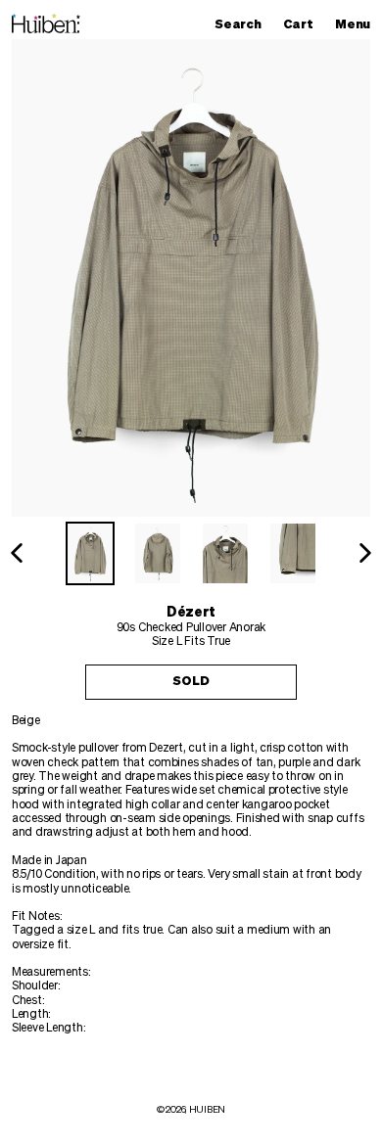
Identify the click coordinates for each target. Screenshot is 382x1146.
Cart (302, 24)
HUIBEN (207, 1110)
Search (242, 24)
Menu (357, 24)
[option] (90, 553)
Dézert (191, 612)
